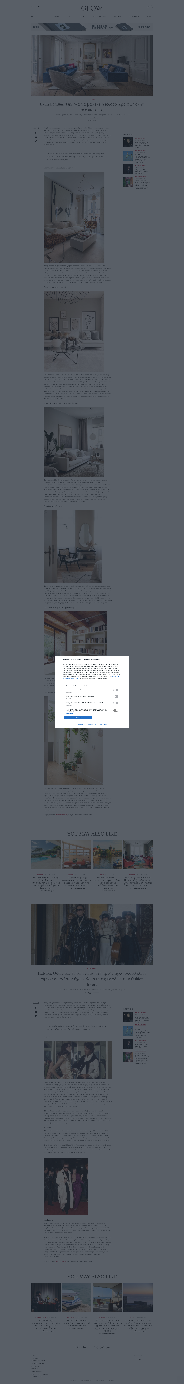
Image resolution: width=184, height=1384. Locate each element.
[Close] (125, 660)
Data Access (92, 724)
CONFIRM (78, 717)
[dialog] (92, 692)
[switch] (115, 690)
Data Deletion (81, 724)
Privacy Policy (103, 724)
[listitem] (92, 686)
